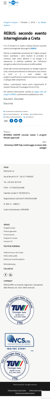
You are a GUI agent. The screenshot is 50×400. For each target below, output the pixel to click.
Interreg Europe (37, 114)
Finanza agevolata (10, 231)
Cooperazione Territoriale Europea (16, 111)
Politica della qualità (10, 256)
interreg (25, 114)
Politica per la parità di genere (14, 259)
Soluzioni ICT (8, 241)
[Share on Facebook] (11, 121)
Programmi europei (10, 238)
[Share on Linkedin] (20, 121)
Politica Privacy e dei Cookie (13, 252)
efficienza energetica (12, 114)
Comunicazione (9, 234)
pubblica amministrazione (13, 117)
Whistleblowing (9, 264)
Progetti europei (9, 228)
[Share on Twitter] (16, 121)
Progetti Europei (10, 22)
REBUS (33, 48)
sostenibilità (29, 117)
